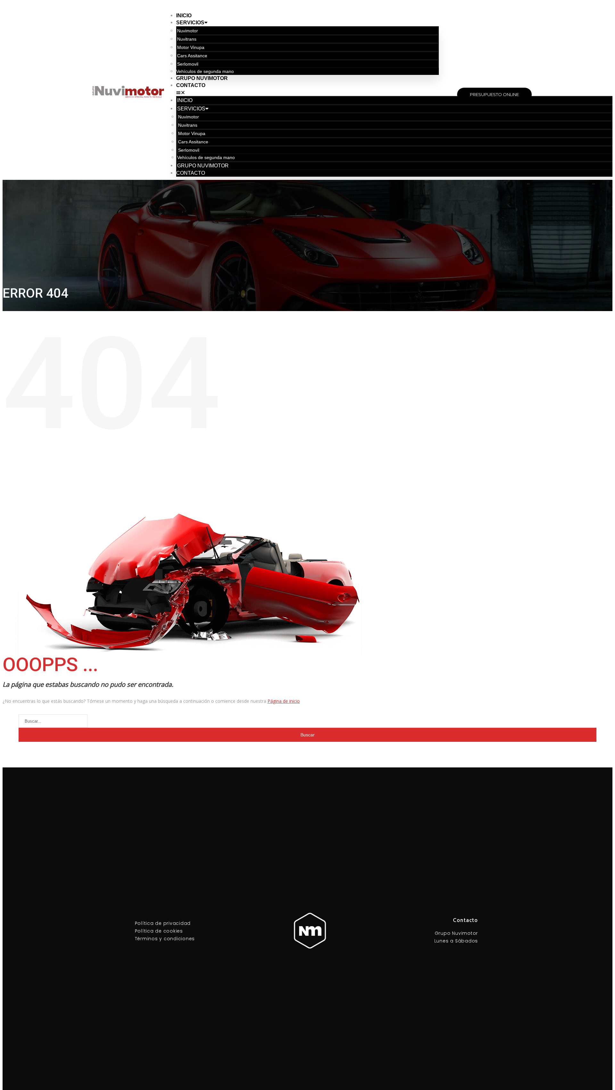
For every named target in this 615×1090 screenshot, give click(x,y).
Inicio (184, 15)
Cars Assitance (192, 55)
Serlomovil (187, 64)
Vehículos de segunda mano (205, 71)
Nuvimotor (187, 30)
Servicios (190, 22)
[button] (307, 92)
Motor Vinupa (190, 47)
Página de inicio (283, 701)
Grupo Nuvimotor (202, 78)
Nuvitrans (186, 39)
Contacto (190, 85)
